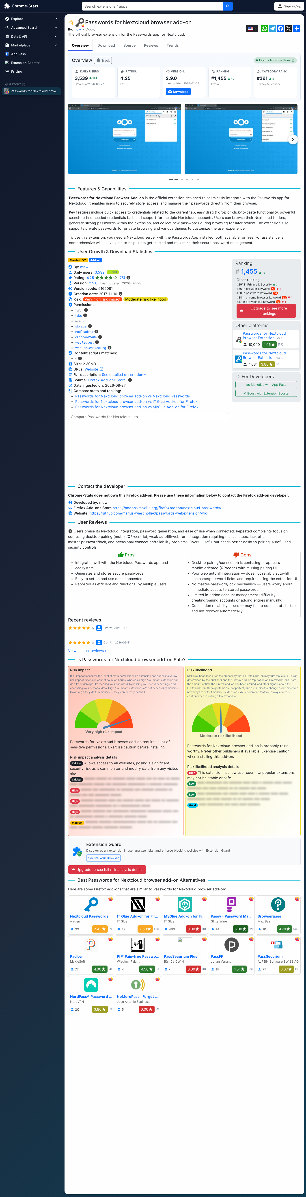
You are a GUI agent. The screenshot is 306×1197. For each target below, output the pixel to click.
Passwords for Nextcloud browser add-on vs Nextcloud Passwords (132, 396)
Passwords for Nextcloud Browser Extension (264, 335)
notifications (84, 332)
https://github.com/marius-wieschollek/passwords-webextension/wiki (149, 513)
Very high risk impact (103, 299)
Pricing (16, 71)
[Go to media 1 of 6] (171, 179)
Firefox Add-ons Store (274, 60)
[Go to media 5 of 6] (192, 179)
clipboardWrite (86, 337)
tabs (78, 315)
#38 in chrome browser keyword (261, 297)
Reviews (151, 45)
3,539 (100, 272)
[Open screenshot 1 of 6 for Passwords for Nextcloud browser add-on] (124, 139)
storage (80, 326)
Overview (80, 45)
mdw (77, 29)
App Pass (18, 54)
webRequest (84, 342)
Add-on (91, 29)
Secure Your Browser (103, 858)
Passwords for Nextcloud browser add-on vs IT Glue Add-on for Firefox (136, 401)
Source (129, 45)
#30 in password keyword (257, 293)
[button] (289, 6)
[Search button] (228, 6)
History (17, 84)
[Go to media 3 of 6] (181, 179)
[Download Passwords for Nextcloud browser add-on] (184, 82)
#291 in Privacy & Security (255, 284)
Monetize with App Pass (268, 384)
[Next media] (293, 139)
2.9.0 (93, 283)
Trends (173, 45)
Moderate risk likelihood (145, 299)
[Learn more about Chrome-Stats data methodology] (130, 380)
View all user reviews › (87, 650)
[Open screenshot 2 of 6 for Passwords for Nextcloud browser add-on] (241, 139)
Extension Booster (25, 63)
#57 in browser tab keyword (258, 301)
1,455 (253, 271)
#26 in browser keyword (255, 288)
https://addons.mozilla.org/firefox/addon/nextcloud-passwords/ (167, 508)
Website (92, 369)
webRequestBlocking (90, 348)
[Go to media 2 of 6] (176, 179)
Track (105, 60)
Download (106, 45)
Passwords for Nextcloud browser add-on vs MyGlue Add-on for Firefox (136, 407)
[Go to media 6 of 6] (197, 179)
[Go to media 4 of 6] (187, 179)
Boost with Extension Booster (268, 393)
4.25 (106, 277)
